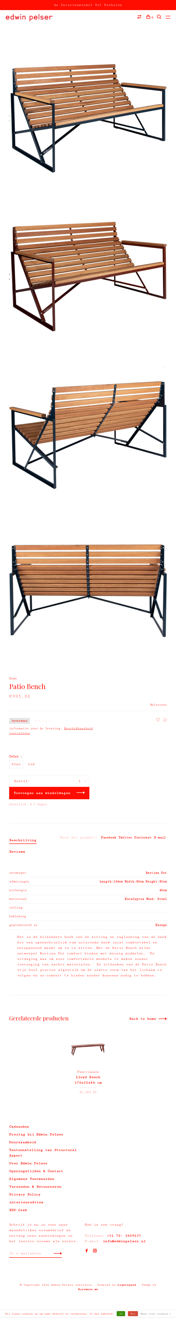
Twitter (125, 837)
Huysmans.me (88, 1289)
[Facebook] (86, 1251)
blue (16, 764)
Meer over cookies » (156, 1313)
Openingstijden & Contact (36, 1171)
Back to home (142, 1019)
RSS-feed (18, 1210)
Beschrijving (22, 840)
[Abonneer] (56, 1253)
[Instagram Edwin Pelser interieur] (95, 1251)
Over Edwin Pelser (28, 1163)
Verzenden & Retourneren (35, 1187)
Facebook (108, 837)
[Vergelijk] (140, 17)
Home (13, 678)
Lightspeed (127, 1285)
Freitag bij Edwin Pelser (36, 1134)
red (31, 764)
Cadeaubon (19, 1127)
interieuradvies (26, 1202)
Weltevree (158, 705)
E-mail (160, 837)
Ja (121, 1313)
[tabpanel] (88, 1063)
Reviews (17, 852)
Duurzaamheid (22, 1142)
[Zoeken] (159, 17)
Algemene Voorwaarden (31, 1179)
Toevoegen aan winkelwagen (42, 793)
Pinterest (143, 837)
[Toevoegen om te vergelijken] (165, 720)
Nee (132, 1313)
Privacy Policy (25, 1194)
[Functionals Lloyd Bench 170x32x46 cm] (88, 1048)
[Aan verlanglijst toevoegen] (159, 720)
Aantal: (22, 781)
